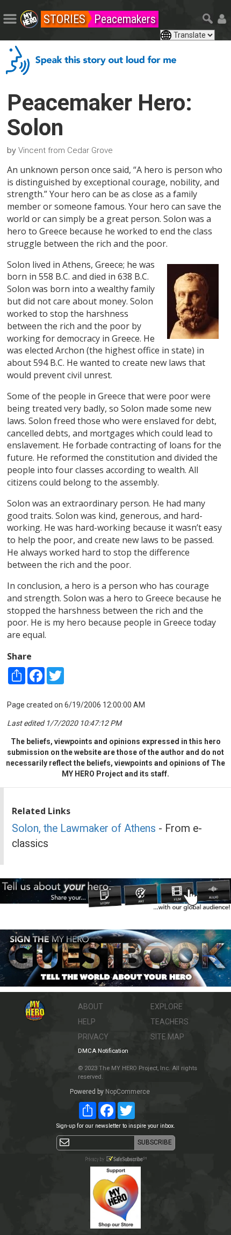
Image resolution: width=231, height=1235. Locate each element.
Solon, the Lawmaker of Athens (84, 828)
